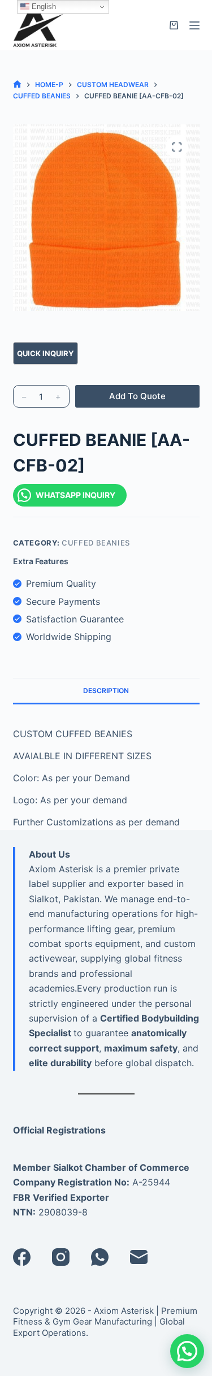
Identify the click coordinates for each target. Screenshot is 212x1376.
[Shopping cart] (174, 25)
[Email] (139, 1257)
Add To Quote (137, 396)
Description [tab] (106, 690)
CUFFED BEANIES (96, 542)
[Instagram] (61, 1257)
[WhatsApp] (100, 1257)
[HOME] (17, 84)
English (42, 6)
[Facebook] (22, 1257)
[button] (187, 1351)
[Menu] (194, 25)
